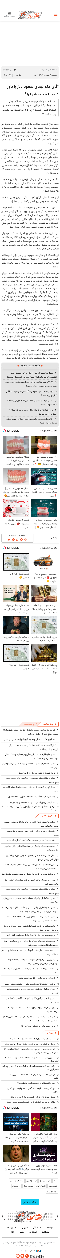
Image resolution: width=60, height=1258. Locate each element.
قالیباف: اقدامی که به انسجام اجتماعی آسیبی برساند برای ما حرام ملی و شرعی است (31, 928)
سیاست (42, 69)
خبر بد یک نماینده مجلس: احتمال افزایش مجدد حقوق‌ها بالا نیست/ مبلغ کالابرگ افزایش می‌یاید (31, 732)
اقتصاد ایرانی (41, 1186)
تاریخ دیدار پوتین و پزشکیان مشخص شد (38, 1026)
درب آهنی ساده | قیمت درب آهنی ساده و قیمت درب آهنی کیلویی (33, 1090)
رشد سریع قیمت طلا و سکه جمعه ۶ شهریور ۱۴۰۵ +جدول (31, 796)
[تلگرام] (18, 1256)
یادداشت (45, 1232)
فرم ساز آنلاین (31, 1180)
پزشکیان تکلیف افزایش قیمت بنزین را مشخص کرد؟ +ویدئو (29, 984)
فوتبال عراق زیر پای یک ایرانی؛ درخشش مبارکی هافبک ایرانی (29, 1044)
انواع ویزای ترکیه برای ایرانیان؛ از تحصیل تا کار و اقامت (32, 1039)
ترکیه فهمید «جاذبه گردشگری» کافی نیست (36, 773)
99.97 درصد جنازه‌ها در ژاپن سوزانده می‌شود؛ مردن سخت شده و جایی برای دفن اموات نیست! (31, 384)
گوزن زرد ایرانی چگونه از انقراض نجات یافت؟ (36, 978)
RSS (13, 1232)
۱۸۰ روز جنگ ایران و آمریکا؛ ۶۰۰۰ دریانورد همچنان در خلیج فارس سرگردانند (30, 900)
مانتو (55, 1180)
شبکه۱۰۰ (50, 1227)
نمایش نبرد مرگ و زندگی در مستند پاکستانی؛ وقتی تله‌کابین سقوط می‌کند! (31, 848)
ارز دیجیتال (16, 1186)
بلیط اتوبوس (52, 1191)
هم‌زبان (25, 1227)
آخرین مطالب (47, 815)
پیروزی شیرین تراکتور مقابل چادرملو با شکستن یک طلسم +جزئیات (32, 1000)
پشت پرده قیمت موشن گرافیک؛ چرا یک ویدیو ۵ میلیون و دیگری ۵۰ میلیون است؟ (30, 1067)
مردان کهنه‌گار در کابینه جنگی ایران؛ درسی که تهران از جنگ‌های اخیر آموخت (33, 412)
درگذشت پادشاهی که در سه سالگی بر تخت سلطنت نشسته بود (28, 874)
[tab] (50, 724)
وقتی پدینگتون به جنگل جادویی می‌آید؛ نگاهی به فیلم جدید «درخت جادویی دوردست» (31, 866)
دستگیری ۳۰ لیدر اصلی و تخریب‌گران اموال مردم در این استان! (29, 739)
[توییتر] (22, 1256)
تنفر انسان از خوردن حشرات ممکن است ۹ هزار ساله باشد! (31, 840)
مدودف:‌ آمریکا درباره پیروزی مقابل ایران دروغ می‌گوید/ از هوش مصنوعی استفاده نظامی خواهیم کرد (31, 943)
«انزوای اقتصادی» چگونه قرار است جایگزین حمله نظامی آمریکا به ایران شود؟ (31, 421)
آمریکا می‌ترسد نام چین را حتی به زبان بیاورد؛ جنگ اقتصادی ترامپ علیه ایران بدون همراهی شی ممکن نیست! (32, 375)
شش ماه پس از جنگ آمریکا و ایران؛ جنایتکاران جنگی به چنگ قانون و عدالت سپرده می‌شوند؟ (32, 918)
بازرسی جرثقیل (45, 1180)
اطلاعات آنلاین (30, 15)
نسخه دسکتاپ (30, 1202)
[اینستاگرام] (27, 1256)
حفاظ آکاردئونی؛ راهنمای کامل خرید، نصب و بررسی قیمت (31, 1102)
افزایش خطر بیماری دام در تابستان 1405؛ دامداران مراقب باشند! (33, 1076)
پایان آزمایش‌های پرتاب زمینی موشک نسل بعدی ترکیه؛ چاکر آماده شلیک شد (31, 882)
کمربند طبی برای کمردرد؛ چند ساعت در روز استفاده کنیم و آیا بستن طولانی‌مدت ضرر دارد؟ (31, 1050)
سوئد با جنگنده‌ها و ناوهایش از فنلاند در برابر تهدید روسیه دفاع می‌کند (32, 780)
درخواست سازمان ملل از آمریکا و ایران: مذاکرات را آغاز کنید (31, 935)
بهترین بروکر (28, 1186)
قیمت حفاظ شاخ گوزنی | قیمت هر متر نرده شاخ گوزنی (32, 1097)
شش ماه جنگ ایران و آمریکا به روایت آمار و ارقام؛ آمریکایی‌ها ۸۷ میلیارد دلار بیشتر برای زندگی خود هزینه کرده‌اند (30, 909)
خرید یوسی (52, 1186)
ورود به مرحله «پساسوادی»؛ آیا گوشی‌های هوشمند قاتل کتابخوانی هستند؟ (31, 393)
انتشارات (33, 1232)
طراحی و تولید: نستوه (27, 1250)
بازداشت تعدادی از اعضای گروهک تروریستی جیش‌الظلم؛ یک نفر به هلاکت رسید (30, 952)
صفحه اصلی (52, 69)
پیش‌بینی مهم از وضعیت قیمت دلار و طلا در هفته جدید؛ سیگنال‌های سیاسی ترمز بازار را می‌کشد (33, 961)
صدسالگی (37, 1227)
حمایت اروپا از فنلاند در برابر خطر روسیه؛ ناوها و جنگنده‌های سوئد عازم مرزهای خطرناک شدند (32, 756)
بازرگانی (50, 1032)
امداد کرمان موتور (17, 1180)
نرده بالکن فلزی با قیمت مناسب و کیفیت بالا (36, 1083)
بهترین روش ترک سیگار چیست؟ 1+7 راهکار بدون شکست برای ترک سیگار (31, 1059)
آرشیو (22, 1232)
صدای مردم (11, 1227)
